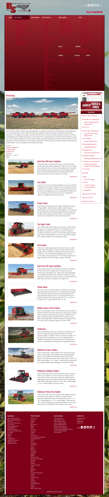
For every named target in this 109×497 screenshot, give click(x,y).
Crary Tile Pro (47, 37)
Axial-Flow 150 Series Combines (49, 161)
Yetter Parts (84, 43)
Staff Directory (64, 63)
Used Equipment (35, 17)
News (61, 58)
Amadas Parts (84, 22)
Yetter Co (46, 88)
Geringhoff (46, 45)
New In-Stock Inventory (21, 20)
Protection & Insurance (83, 52)
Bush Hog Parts (84, 23)
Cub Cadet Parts (85, 26)
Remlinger (46, 71)
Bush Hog (46, 31)
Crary (45, 36)
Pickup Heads (42, 286)
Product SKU (10, 151)
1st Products (47, 20)
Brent (45, 29)
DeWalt (45, 42)
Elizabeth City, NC (81, 58)
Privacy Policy (54, 496)
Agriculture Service (20, 45)
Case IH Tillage (89, 179)
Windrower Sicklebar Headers (48, 370)
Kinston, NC (79, 60)
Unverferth (46, 84)
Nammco (46, 63)
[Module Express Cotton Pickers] (21, 314)
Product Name (10, 149)
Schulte (46, 76)
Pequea (45, 65)
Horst (45, 48)
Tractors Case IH (89, 185)
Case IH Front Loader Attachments (91, 135)
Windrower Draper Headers (47, 349)
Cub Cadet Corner (64, 20)
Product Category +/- (12, 147)
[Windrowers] (21, 336)
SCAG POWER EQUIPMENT (65, 33)
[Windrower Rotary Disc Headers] (21, 398)
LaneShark (46, 54)
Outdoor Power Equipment (66, 29)
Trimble (46, 81)
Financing (78, 46)
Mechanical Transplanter (50, 60)
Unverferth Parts (85, 40)
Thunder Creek (47, 79)
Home (10, 17)
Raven (45, 70)
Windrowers (41, 328)
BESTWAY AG (46, 26)
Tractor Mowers (64, 34)
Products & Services (90, 164)
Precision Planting (48, 67)
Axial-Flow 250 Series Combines (49, 265)
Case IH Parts (84, 25)
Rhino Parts (84, 37)
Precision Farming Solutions (23, 33)
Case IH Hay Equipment (91, 153)
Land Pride (46, 53)
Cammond (46, 33)
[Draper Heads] (21, 209)
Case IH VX (18, 23)
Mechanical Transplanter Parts (88, 36)
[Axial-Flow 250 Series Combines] (21, 272)
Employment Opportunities (66, 61)
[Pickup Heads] (21, 293)
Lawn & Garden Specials (66, 25)
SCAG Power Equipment (49, 74)
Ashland (46, 23)
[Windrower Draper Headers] (21, 356)
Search (88, 55)
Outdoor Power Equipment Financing (69, 31)
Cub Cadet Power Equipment (50, 39)
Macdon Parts (84, 34)
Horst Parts (84, 29)
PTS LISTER (18, 34)
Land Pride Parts (85, 31)
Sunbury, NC (79, 61)
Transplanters (19, 40)
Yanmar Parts (84, 42)
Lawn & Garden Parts (65, 22)
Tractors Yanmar (89, 187)
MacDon (46, 57)
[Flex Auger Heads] (21, 230)
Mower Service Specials (65, 28)
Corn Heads (41, 182)
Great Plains (47, 46)
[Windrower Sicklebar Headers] (21, 377)
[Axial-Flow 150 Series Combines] (21, 167)
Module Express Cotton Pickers (48, 307)
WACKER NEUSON (47, 85)
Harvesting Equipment (21, 28)
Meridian (46, 62)
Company (60, 55)
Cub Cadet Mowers (48, 40)
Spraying (18, 36)
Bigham (45, 28)
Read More (73, 177)
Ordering (9, 153)
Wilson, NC (79, 63)
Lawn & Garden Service (65, 23)
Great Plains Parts (85, 28)
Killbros (46, 51)
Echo (45, 43)
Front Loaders (19, 26)
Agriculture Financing (21, 42)
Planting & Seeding (20, 31)
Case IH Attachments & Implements (91, 123)
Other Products (46, 17)
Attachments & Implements (22, 22)
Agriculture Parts (20, 43)
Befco (45, 25)
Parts (80, 17)
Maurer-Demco (47, 59)
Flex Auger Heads (43, 224)
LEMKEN (45, 56)
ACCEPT (3, 493)
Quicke (45, 68)
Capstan (46, 34)
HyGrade (46, 50)
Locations (77, 55)
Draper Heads (42, 203)
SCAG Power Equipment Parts (88, 39)
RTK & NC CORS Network (92, 166)
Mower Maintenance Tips (66, 26)
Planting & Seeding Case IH (93, 158)
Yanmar (45, 87)
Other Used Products (49, 90)
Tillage (17, 37)
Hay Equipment (19, 29)
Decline (10, 493)
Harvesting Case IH (90, 147)
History (62, 60)
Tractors (18, 39)
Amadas (45, 22)
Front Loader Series (90, 141)
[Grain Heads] (21, 251)
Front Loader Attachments (22, 25)
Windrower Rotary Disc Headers (49, 391)
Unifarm (46, 82)
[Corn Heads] (21, 188)
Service (60, 46)
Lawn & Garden (62, 17)
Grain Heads (41, 245)
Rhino (45, 73)
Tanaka (45, 77)
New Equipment (18, 17)
